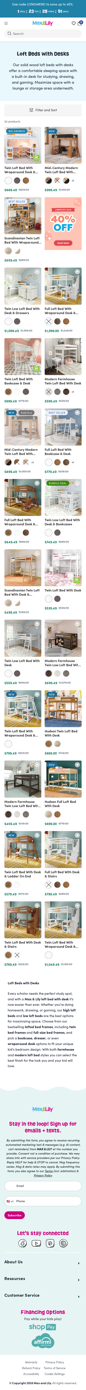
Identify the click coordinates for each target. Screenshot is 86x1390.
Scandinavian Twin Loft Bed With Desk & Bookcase (22, 594)
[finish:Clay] (17, 180)
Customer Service (22, 1295)
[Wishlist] (74, 23)
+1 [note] (73, 180)
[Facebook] (22, 1243)
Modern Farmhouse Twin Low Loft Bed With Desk (22, 805)
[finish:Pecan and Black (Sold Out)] (48, 180)
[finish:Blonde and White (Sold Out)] (57, 180)
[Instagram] (50, 1243)
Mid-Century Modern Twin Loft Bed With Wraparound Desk (61, 171)
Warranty (31, 1362)
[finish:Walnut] (66, 462)
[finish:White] (8, 180)
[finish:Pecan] (26, 180)
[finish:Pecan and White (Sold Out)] (17, 462)
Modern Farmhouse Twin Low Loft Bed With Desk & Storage (62, 664)
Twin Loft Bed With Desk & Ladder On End (22, 873)
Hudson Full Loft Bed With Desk (60, 803)
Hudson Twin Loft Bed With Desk (61, 733)
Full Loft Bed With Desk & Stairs (62, 873)
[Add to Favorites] (37, 131)
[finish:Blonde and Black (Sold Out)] (66, 180)
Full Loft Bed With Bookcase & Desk (58, 451)
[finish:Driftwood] (57, 391)
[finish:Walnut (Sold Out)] (57, 321)
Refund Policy (31, 1368)
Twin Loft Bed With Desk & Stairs (22, 944)
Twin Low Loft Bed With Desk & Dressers (22, 310)
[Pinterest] (63, 1243)
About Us (13, 1261)
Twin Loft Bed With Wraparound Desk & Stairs (60, 946)
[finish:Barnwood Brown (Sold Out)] (48, 673)
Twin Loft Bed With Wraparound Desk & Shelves (19, 171)
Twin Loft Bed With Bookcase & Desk (18, 381)
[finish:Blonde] (8, 251)
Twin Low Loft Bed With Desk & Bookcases (62, 521)
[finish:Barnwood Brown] (66, 391)
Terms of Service (55, 1368)
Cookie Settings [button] (55, 1374)
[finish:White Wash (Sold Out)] (48, 391)
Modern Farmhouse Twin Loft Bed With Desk (63, 381)
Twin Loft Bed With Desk (63, 590)
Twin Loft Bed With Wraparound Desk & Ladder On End (19, 735)
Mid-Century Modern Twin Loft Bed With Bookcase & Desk (21, 453)
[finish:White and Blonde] (17, 251)
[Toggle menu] (6, 23)
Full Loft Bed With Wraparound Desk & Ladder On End (19, 523)
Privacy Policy (55, 1362)
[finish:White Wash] (57, 673)
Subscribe (15, 1215)
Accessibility (31, 1374)
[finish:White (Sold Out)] (48, 321)
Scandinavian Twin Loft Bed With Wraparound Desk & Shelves (22, 242)
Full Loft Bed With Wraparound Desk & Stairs (60, 312)
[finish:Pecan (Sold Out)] (8, 391)
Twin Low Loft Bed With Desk (22, 662)
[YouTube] (36, 1243)
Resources (14, 1278)
